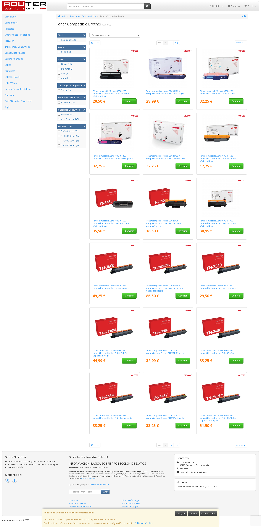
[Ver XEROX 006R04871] (168, 327)
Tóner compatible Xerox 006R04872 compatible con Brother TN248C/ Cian (217, 351)
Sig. (176, 42)
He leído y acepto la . (90, 484)
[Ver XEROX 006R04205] (114, 68)
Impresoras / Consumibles (17, 46)
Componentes (12, 22)
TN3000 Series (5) (70, 140)
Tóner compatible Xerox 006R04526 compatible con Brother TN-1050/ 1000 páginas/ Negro (218, 158)
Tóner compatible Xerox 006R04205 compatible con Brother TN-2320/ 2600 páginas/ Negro (111, 94)
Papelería (9, 95)
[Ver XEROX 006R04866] (114, 263)
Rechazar (193, 513)
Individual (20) (68, 102)
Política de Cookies (144, 523)
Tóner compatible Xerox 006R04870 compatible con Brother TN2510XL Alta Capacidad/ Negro (110, 353)
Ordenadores (11, 16)
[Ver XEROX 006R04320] (168, 133)
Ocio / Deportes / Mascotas (18, 101)
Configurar (181, 513)
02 (171, 42)
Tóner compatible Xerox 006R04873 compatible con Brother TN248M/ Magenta (112, 416)
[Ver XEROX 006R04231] (221, 68)
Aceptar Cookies (208, 513)
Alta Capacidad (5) (70, 119)
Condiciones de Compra (80, 506)
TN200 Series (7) (69, 131)
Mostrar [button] (240, 42)
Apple (7, 107)
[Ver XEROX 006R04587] (114, 198)
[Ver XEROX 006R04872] (221, 327)
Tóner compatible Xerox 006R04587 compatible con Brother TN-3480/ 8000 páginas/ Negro (111, 223)
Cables (8, 64)
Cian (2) (65, 73)
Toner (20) (66, 90)
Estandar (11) (67, 114)
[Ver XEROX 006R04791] (168, 198)
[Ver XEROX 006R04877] (221, 392)
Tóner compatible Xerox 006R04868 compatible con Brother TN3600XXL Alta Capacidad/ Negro (164, 288)
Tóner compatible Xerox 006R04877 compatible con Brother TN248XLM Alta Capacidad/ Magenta (218, 418)
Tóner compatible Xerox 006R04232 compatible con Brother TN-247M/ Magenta (113, 157)
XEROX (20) (66, 51)
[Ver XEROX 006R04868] (168, 263)
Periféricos (10, 70)
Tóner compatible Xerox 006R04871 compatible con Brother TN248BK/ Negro (165, 351)
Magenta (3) (67, 68)
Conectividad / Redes (15, 52)
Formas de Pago (129, 506)
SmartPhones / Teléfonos (17, 34)
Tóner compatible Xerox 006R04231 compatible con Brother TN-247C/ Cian (217, 92)
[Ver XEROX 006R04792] (221, 198)
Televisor (9, 40)
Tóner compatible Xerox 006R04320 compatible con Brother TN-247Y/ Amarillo (165, 157)
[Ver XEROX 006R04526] (221, 133)
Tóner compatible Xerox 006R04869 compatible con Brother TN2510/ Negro (218, 287)
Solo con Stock (68, 39)
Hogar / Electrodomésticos (18, 89)
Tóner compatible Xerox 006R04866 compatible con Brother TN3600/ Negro (111, 287)
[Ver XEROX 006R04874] (168, 392)
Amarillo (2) (66, 78)
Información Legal (130, 500)
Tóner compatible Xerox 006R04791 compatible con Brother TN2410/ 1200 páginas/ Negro (164, 223)
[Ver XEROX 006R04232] (114, 133)
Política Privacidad (77, 503)
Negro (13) (66, 64)
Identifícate (217, 6)
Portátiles (9, 28)
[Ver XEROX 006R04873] (114, 392)
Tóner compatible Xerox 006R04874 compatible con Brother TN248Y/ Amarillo (165, 416)
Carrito (251, 6)
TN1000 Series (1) (70, 145)
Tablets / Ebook (12, 76)
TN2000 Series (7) (70, 136)
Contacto (235, 6)
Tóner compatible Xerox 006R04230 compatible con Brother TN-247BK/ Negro (165, 92)
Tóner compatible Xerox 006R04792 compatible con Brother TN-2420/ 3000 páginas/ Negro (218, 223)
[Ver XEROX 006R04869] (221, 263)
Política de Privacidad (88, 478)
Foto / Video (11, 83)
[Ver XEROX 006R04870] (114, 327)
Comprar (129, 101)
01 (166, 42)
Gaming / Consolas (14, 58)
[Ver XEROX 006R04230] (168, 68)
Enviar (105, 492)
